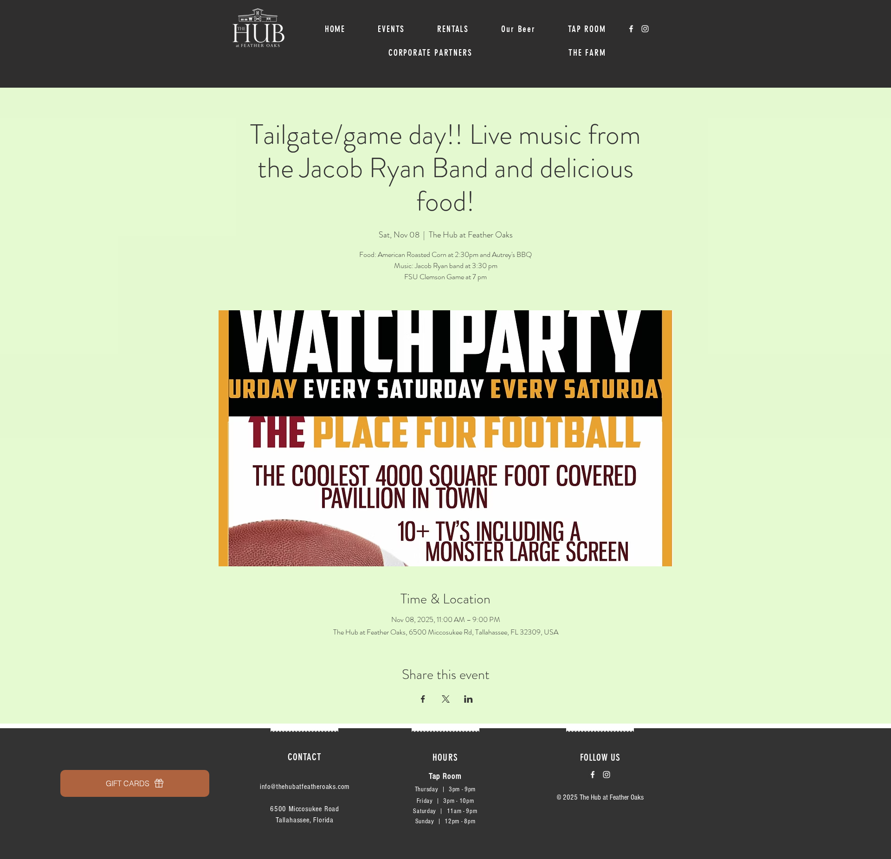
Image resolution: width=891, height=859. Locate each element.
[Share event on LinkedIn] (468, 699)
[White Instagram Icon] (645, 28)
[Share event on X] (445, 699)
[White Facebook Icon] (631, 28)
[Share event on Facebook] (423, 699)
